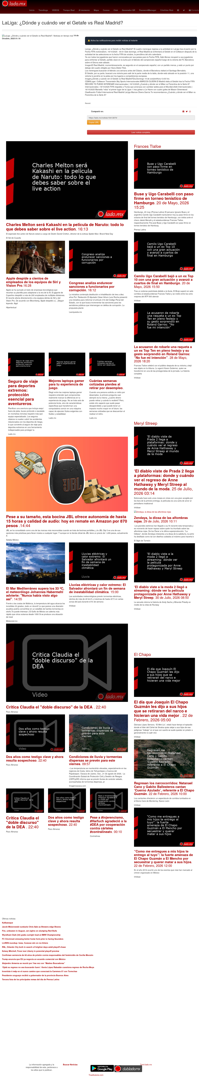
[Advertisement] (67, 334)
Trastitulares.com (96, 1075)
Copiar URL (94, 122)
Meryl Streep (145, 423)
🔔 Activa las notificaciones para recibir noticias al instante (113, 40)
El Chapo (142, 654)
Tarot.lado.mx (146, 1064)
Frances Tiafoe (147, 146)
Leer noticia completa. (140, 132)
